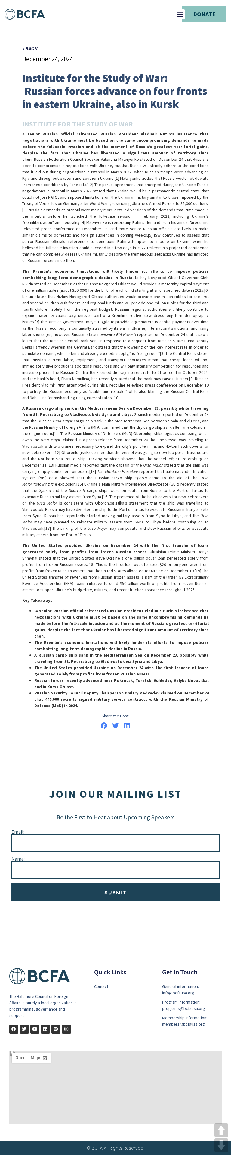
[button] (180, 14)
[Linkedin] (45, 1029)
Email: (17, 831)
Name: (18, 858)
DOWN (221, 1145)
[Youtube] (34, 1029)
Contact (101, 986)
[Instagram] (66, 1029)
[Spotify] (55, 1029)
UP (221, 1130)
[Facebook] (13, 1029)
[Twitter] (24, 1029)
